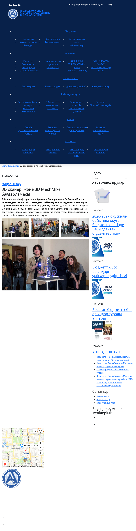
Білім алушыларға (70, 94)
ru (15, 4)
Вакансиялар (28, 64)
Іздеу (110, 4)
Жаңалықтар (13, 166)
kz (10, 4)
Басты (4, 166)
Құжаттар (28, 61)
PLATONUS (28, 108)
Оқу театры (53, 67)
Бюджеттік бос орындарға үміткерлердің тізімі (109, 271)
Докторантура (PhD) (76, 86)
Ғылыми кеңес (52, 42)
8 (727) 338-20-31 (100, 440)
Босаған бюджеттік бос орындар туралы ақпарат (112, 314)
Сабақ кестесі (53, 102)
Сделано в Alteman (124, 529)
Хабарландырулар (106, 402)
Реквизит (101, 102)
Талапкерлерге (70, 78)
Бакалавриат (28, 86)
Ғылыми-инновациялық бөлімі (52, 130)
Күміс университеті (28, 70)
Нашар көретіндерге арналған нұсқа (86, 4)
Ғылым (70, 119)
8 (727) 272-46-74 (55, 440)
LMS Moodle (28, 111)
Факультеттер (52, 39)
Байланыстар (77, 45)
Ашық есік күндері (101, 86)
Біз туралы (70, 31)
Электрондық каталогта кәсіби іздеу (76, 152)
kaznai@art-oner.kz (113, 475)
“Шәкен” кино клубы (100, 105)
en (19, 4)
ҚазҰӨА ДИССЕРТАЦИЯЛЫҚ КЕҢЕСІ (28, 130)
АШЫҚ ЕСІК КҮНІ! (107, 352)
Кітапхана (70, 141)
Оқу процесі (28, 67)
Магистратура (52, 86)
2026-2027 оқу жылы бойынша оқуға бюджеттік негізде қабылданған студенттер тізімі (110, 225)
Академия (70, 53)
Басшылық (28, 39)
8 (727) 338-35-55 (112, 483)
